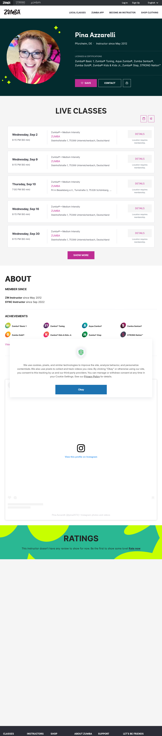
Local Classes (77, 12)
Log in (125, 3)
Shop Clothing (149, 12)
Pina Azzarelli (58, 515)
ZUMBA (55, 136)
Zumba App (97, 12)
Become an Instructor (122, 12)
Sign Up (136, 3)
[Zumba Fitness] (12, 12)
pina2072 (73, 515)
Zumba (6, 3)
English (152, 3)
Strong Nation (20, 3)
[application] (81, 368)
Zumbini (36, 3)
